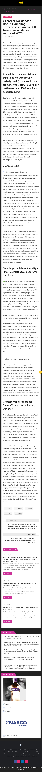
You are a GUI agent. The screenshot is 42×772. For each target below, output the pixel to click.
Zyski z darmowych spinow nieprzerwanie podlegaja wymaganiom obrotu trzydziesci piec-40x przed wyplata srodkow (21, 651)
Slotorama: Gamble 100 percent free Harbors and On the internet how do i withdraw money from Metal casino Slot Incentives (20, 559)
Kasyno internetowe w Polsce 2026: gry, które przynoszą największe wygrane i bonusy (21, 637)
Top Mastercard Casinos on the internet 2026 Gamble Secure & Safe (20, 608)
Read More (7, 573)
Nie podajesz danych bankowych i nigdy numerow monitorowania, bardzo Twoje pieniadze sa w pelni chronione (19, 659)
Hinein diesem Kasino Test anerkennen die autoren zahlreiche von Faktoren (19, 584)
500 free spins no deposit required (24, 240)
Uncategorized (7, 16)
